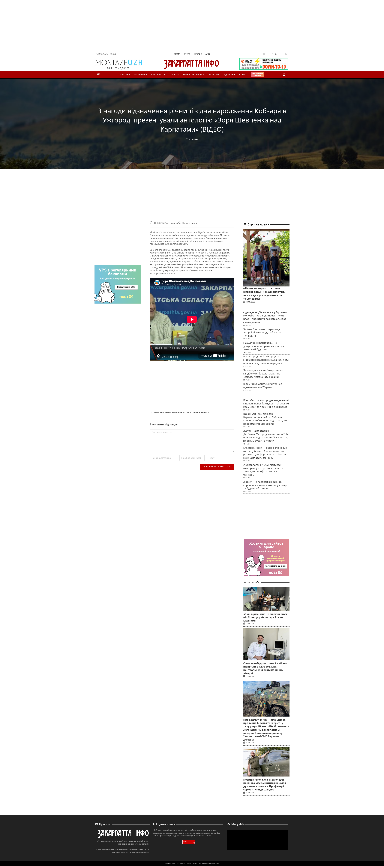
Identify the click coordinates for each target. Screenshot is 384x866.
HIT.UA (185, 841)
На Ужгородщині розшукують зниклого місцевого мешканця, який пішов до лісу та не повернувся (266, 360)
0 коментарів (189, 223)
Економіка (140, 74)
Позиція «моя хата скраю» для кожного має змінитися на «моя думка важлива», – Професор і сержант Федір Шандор (264, 784)
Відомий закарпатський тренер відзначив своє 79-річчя (262, 385)
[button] (284, 74)
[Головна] (187, 139)
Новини (194, 139)
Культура (214, 74)
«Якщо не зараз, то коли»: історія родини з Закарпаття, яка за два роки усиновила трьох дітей (264, 293)
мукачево (187, 412)
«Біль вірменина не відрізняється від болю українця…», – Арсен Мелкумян (265, 617)
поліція (196, 412)
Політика (124, 74)
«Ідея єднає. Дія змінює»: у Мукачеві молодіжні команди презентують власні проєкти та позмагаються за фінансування (265, 317)
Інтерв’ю (198, 54)
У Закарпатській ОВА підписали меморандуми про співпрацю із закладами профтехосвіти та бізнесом (263, 469)
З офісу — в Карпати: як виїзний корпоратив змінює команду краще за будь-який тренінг (265, 485)
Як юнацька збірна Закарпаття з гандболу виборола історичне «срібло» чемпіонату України (262, 373)
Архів (208, 54)
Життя (177, 54)
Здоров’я (229, 74)
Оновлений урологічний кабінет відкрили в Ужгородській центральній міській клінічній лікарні (265, 668)
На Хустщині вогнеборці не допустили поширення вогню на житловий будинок (263, 346)
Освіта (175, 74)
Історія (187, 54)
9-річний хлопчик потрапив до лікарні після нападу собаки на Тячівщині (262, 332)
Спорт (243, 74)
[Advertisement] (185, 27)
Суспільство (158, 74)
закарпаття (177, 412)
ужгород (205, 412)
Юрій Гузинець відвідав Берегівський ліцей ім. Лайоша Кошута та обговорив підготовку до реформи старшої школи (265, 418)
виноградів (165, 412)
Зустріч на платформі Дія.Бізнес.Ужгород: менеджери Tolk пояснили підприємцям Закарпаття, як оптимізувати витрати (265, 435)
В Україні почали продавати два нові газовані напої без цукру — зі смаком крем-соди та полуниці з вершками (266, 403)
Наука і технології (193, 74)
